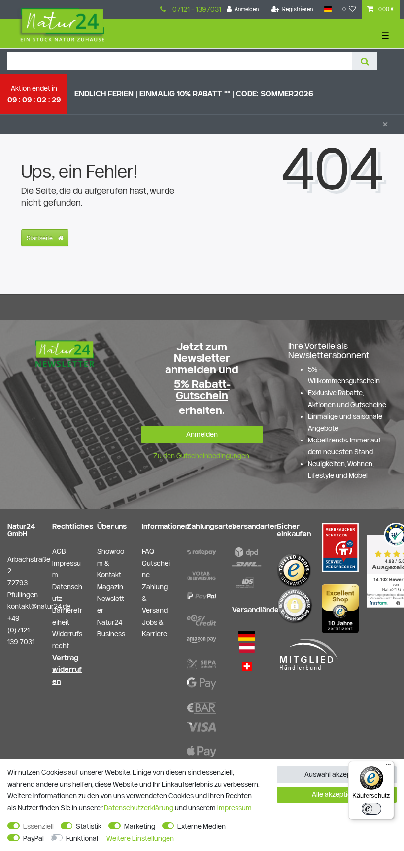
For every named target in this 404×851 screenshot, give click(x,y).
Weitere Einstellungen (140, 838)
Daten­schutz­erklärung (138, 808)
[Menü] (388, 767)
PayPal (33, 838)
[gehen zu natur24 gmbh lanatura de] (340, 547)
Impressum (234, 808)
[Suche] (364, 61)
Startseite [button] (40, 237)
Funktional (82, 838)
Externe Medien (201, 826)
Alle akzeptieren (337, 794)
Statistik (88, 826)
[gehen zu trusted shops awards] (340, 608)
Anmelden (202, 434)
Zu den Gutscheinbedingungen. (202, 456)
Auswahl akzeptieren (336, 774)
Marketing (139, 826)
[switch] (371, 809)
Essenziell (38, 826)
